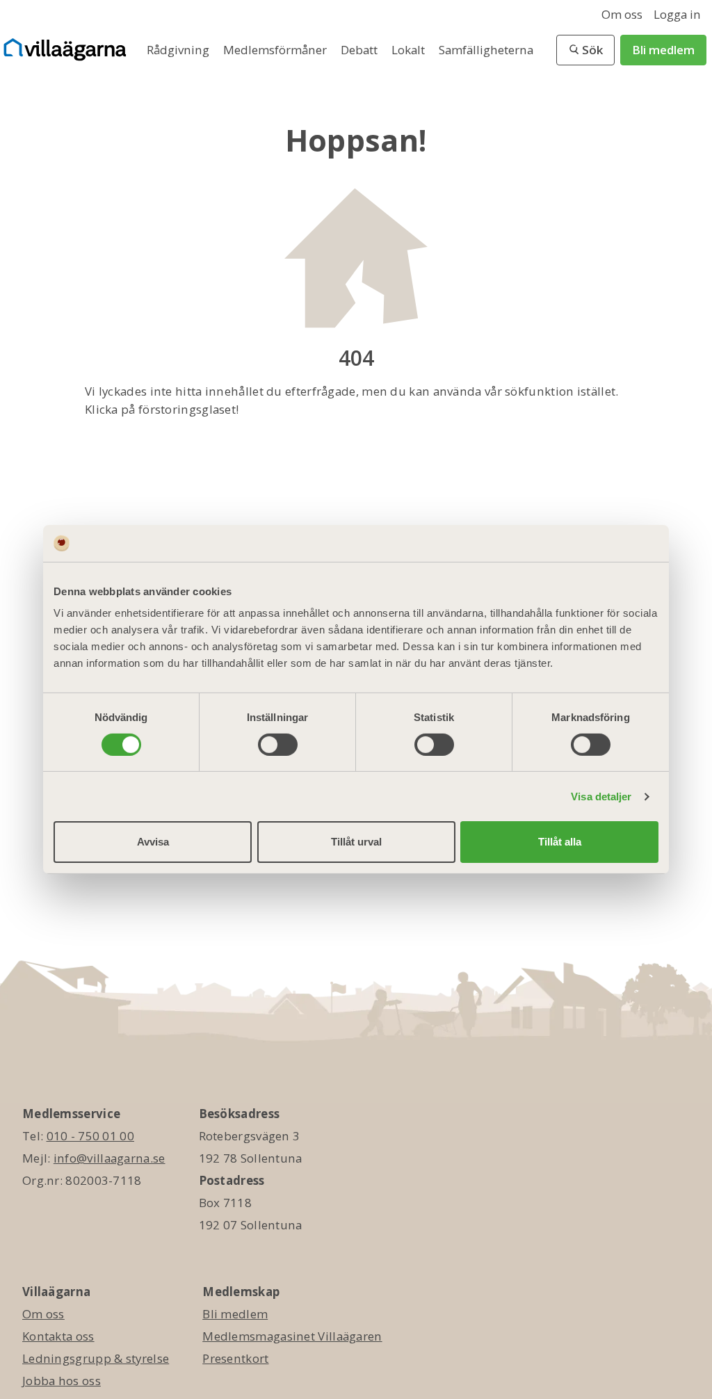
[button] (585, 50)
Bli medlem (663, 50)
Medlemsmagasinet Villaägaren (292, 1336)
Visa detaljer (601, 796)
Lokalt (409, 50)
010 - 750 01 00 (91, 1136)
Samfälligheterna (486, 50)
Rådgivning (179, 50)
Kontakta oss (58, 1336)
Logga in (677, 14)
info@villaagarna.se (109, 1158)
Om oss (621, 14)
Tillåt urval (356, 842)
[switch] (278, 745)
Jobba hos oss (61, 1381)
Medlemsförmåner (276, 50)
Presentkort (235, 1358)
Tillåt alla (559, 842)
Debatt (360, 50)
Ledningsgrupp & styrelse (95, 1358)
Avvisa (153, 842)
